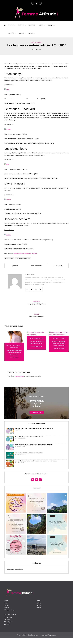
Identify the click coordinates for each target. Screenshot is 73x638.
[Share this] (54, 266)
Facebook (9, 617)
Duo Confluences (33, 635)
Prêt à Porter (14, 347)
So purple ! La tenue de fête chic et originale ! (36, 342)
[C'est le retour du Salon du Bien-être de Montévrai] (16, 545)
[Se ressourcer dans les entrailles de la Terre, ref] (36, 524)
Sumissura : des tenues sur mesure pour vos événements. (14, 353)
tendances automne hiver (23, 258)
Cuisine (6, 605)
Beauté (50, 25)
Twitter (8, 619)
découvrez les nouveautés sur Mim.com (25, 253)
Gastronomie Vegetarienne (48, 635)
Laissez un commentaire (36, 265)
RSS (7, 624)
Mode (41, 25)
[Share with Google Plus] (59, 266)
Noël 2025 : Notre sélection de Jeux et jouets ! (29, 436)
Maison (21, 33)
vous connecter (19, 376)
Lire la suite (36, 412)
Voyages (11, 33)
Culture (21, 25)
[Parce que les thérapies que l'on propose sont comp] (16, 503)
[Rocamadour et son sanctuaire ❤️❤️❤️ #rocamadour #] (57, 503)
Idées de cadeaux (9, 610)
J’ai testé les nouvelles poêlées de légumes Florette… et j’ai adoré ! (36, 461)
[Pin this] (62, 266)
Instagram (9, 622)
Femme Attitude (21, 635)
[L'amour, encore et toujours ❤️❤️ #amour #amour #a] (16, 524)
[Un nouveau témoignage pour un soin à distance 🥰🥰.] (57, 545)
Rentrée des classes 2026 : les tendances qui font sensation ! (34, 428)
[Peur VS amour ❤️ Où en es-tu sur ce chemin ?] (36, 503)
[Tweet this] (56, 266)
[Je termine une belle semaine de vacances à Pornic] (36, 545)
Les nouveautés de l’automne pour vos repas (29, 453)
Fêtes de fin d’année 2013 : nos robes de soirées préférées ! (58, 344)
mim (6, 258)
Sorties (32, 25)
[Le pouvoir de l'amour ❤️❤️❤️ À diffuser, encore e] (57, 524)
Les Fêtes (9, 345)
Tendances (38, 42)
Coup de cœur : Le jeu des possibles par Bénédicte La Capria (33, 444)
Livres (38, 600)
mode (11, 258)
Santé (30, 33)
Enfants (38, 603)
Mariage (15, 345)
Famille (11, 25)
